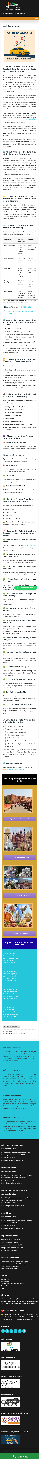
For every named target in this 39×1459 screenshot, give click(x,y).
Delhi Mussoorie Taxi (10, 992)
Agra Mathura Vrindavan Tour (21, 819)
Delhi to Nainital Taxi (10, 989)
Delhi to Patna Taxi (9, 963)
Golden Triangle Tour (20, 933)
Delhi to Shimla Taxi (9, 960)
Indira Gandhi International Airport (13, 1264)
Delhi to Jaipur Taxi (9, 956)
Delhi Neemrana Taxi (10, 978)
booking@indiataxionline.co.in (14, 1160)
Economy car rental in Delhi (10, 1239)
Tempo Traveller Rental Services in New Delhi (17, 1301)
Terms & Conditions (8, 1286)
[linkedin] (11, 1331)
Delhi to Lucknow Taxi (10, 996)
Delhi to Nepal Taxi (9, 1007)
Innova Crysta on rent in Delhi (11, 1245)
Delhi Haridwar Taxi (9, 994)
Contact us (5, 1279)
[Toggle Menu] (36, 18)
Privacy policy (6, 1281)
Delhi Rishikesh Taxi (9, 980)
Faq (2, 1288)
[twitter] (7, 1331)
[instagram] (24, 1331)
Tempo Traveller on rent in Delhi (12, 1248)
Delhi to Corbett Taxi (10, 958)
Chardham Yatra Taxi (20, 895)
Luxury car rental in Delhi (9, 1242)
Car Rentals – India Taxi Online (15, 770)
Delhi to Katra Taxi (9, 976)
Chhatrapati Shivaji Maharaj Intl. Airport (14, 1262)
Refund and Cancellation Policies (12, 1284)
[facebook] (3, 1331)
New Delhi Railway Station (10, 1268)
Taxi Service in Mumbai (9, 1250)
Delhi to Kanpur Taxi (10, 998)
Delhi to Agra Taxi (9, 954)
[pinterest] (15, 1331)
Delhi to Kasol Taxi (9, 1016)
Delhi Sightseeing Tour (20, 857)
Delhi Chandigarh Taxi (10, 974)
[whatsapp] (20, 1331)
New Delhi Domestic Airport (10, 1266)
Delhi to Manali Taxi (9, 971)
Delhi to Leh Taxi (8, 1010)
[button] (25, 588)
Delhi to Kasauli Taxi (10, 1012)
